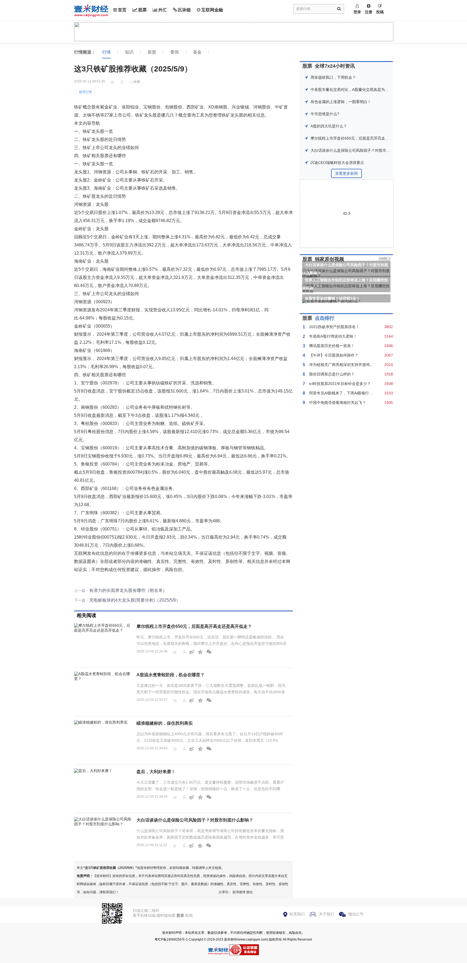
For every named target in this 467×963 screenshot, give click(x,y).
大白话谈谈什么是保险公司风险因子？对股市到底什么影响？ (194, 820)
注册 (368, 12)
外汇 (162, 10)
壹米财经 (230, 939)
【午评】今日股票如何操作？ (333, 355)
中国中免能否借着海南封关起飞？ (337, 402)
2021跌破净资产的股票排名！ (334, 327)
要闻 (174, 52)
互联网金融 (212, 10)
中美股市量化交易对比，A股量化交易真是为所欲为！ (355, 89)
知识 (129, 52)
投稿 (380, 12)
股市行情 (85, 92)
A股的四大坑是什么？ (329, 126)
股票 (142, 10)
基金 (197, 52)
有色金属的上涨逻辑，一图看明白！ (341, 102)
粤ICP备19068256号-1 (171, 939)
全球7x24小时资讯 (335, 66)
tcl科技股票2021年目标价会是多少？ (340, 383)
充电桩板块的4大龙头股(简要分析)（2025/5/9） (134, 600)
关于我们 (326, 914)
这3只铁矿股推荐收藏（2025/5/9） (110, 868)
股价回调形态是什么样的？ (332, 374)
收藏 (137, 82)
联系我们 (297, 914)
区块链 (184, 10)
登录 (357, 12)
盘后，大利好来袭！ (155, 771)
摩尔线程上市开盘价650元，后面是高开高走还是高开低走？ (194, 626)
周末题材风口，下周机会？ (333, 77)
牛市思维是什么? (325, 114)
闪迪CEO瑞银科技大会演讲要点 (337, 162)
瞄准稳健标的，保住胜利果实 (164, 723)
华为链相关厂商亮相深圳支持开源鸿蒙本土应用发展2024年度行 (362, 364)
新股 (152, 52)
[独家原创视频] (384, 259)
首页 (122, 10)
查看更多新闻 (346, 173)
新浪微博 (238, 892)
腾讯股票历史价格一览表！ (332, 346)
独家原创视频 (329, 259)
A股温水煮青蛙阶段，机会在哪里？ (170, 674)
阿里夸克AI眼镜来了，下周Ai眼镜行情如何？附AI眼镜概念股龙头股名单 (369, 393)
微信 (249, 892)
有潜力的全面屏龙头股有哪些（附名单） (128, 590)
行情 (106, 52)
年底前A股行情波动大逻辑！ (333, 336)
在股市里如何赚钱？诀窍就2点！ (332, 298)
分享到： (225, 892)
